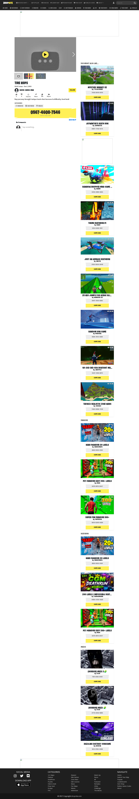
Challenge (97, 788)
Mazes (40, 106)
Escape (44, 8)
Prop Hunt (125, 8)
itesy (98, 673)
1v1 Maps (51, 775)
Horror (78, 8)
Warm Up (97, 775)
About (119, 788)
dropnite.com (76, 796)
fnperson (98, 519)
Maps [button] (22, 3)
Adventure (74, 790)
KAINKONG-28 (98, 297)
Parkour (35, 8)
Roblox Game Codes (124, 786)
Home (6, 8)
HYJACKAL (98, 333)
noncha (98, 746)
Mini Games (114, 8)
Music (73, 784)
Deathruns (14, 8)
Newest (73, 775)
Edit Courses (26, 8)
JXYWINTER (98, 125)
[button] (100, 3)
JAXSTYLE (98, 370)
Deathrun (30, 106)
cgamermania (98, 596)
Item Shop (120, 784)
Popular (120, 779)
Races (96, 777)
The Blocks (98, 790)
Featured (97, 782)
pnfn (98, 483)
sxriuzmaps (98, 447)
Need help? (72, 120)
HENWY (98, 189)
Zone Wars (88, 8)
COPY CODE (97, 97)
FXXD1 (98, 225)
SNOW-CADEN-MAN (26, 90)
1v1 (96, 8)
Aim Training (69, 8)
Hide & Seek (53, 8)
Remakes (97, 784)
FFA (49, 790)
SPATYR (98, 261)
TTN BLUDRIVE (98, 89)
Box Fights (104, 8)
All (95, 779)
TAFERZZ (98, 406)
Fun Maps (74, 786)
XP (61, 8)
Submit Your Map (123, 777)
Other (96, 786)
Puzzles (134, 8)
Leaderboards (122, 782)
